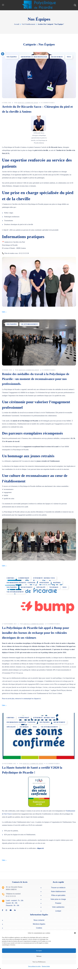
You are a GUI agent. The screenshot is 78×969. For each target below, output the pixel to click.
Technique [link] (53, 587)
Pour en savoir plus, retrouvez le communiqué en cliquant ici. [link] (21, 698)
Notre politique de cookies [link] (34, 966)
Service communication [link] (28, 102)
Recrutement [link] (57, 57)
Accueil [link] (16, 24)
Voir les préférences (39, 962)
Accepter (39, 950)
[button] (75, 933)
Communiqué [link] (23, 578)
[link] (2, 54)
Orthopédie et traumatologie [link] (34, 57)
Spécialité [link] (40, 587)
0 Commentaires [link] (48, 102)
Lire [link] (3, 312)
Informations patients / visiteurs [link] (21, 582)
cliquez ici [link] (40, 848)
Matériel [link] (57, 582)
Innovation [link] (44, 582)
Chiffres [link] (10, 578)
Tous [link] (69, 57)
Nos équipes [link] (12, 57)
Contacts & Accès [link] (19, 882)
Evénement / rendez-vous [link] (44, 578)
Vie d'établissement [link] (28, 24)
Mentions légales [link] (46, 966)
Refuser (39, 956)
